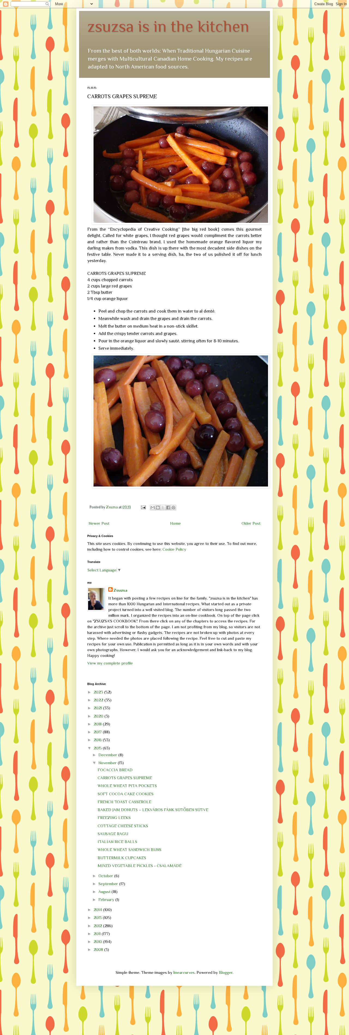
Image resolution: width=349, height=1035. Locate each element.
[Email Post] (143, 507)
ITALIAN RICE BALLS (117, 841)
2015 (98, 748)
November (108, 762)
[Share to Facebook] (168, 507)
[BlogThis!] (158, 507)
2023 (99, 692)
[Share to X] (163, 507)
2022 (99, 700)
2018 (98, 724)
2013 (98, 917)
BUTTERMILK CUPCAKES (122, 857)
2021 (98, 707)
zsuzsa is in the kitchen (168, 26)
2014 (98, 909)
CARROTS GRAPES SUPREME (125, 777)
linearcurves (184, 972)
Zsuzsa (120, 590)
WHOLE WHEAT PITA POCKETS (127, 785)
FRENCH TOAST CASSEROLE (124, 801)
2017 (98, 731)
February (106, 899)
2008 (99, 949)
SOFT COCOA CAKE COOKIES (126, 793)
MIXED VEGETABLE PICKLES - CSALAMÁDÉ (140, 865)
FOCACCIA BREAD (115, 769)
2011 (98, 933)
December (108, 754)
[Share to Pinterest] (173, 507)
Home (175, 523)
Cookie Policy (174, 549)
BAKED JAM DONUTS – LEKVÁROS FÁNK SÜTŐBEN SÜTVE (153, 809)
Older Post (251, 523)
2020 (99, 716)
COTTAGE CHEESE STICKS (123, 825)
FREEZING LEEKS (114, 817)
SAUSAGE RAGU (113, 833)
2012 (98, 925)
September (108, 883)
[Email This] (152, 507)
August (105, 891)
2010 (98, 941)
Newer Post (99, 523)
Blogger (226, 972)
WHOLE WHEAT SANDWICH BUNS (129, 849)
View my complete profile (110, 663)
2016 (98, 739)
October (106, 875)
